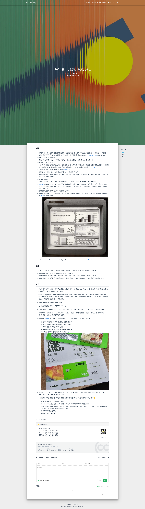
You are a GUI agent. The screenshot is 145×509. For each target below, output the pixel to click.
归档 (94, 2)
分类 (99, 2)
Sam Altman (92, 260)
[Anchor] (35, 148)
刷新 (72, 490)
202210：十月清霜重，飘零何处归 (48, 432)
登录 (100, 480)
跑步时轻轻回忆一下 (44, 428)
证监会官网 (66, 169)
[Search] (114, 2)
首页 (89, 2)
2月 (123, 154)
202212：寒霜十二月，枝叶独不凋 (48, 436)
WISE (47, 318)
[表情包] (43, 481)
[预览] (48, 481)
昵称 (39, 463)
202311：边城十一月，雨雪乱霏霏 (48, 430)
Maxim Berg (93, 155)
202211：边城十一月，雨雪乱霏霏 (48, 434)
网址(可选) (87, 463)
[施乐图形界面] (75, 227)
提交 (105, 480)
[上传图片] (46, 481)
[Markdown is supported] (39, 481)
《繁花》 (41, 184)
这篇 (42, 195)
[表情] (41, 481)
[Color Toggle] (117, 2)
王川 (93, 167)
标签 (105, 2)
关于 (110, 2)
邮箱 (63, 463)
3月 (123, 156)
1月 (123, 152)
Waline (104, 494)
